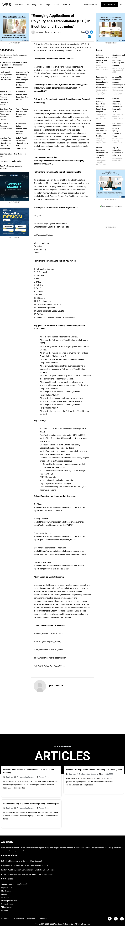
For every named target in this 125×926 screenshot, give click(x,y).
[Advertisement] (62, 714)
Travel (56, 5)
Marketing (31, 5)
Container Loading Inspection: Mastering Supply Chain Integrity (31, 804)
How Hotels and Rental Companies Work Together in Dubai (118, 60)
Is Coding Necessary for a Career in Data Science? (21, 861)
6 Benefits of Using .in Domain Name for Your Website (21, 129)
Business (19, 5)
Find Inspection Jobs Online (11, 161)
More (65, 5)
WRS (6, 5)
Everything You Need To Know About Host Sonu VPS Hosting (6, 114)
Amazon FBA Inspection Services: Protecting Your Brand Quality (118, 82)
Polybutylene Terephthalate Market (49, 44)
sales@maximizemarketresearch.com (50, 658)
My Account (89, 5)
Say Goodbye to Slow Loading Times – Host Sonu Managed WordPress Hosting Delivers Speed (22, 79)
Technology (45, 5)
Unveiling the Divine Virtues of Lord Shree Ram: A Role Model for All (5, 143)
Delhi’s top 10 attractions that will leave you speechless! (22, 143)
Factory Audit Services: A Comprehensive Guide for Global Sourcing (102, 82)
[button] (109, 4)
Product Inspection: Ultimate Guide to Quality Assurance (102, 153)
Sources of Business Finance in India (6, 126)
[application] (68, 4)
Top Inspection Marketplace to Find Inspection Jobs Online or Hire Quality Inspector (13, 64)
